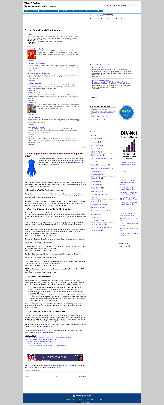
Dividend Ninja (95, 178)
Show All (84, 147)
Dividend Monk (96, 175)
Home (56, 376)
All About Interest (96, 138)
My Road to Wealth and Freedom (38, 73)
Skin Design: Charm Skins (82, 401)
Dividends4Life (35, 370)
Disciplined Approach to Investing (101, 158)
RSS (93, 15)
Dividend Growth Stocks (35, 49)
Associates (94, 142)
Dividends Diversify (34, 83)
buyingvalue (95, 152)
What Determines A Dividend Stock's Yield (39, 343)
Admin (93, 135)
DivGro (29, 34)
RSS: (95, 113)
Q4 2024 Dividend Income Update (47, 104)
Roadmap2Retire (96, 207)
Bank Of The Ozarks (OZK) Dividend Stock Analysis (128, 193)
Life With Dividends (34, 93)
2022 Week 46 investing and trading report (39, 138)
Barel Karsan (95, 145)
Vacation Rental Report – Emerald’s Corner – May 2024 (43, 119)
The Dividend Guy (97, 221)
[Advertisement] (55, 20)
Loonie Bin (94, 201)
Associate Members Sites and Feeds (102, 120)
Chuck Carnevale (96, 155)
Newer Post (29, 376)
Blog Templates (86, 402)
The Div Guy (95, 217)
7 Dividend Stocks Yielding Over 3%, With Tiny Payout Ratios (46, 345)
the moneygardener (97, 224)
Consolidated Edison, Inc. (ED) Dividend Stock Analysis (129, 198)
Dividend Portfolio (33, 117)
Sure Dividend (95, 214)
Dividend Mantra (96, 171)
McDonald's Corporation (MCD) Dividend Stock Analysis (53, 51)
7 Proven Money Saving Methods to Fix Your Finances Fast (45, 85)
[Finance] (77, 396)
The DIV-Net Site (102, 116)
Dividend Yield (95, 188)
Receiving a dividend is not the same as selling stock (42, 65)
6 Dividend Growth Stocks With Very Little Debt (41, 339)
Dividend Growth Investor (36, 63)
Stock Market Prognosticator (100, 211)
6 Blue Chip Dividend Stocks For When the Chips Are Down (54, 155)
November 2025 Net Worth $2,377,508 (38, 75)
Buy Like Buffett (96, 148)
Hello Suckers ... (33, 137)
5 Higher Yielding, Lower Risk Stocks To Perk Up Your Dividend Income (49, 337)
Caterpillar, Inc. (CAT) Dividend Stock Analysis (127, 188)
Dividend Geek (32, 103)
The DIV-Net (32, 3)
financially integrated (97, 194)
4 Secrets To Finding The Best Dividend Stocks (41, 341)
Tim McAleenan (96, 230)
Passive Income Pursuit (35, 127)
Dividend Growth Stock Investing (101, 168)
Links (92, 198)
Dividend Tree (95, 184)
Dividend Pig (95, 181)
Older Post (82, 376)
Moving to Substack (33, 94)
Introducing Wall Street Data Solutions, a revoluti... (42, 129)
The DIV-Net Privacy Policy (96, 399)
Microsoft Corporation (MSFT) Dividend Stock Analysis (110, 82)
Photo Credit (29, 351)
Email (101, 15)
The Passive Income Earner (100, 227)
